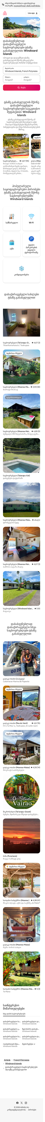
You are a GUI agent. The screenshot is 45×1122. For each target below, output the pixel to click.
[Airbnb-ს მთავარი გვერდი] (5, 13)
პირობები (32, 1110)
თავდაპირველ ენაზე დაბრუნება (27, 6)
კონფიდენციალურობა (16, 1110)
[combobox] (21, 71)
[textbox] (12, 79)
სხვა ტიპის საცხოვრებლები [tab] (14, 1014)
